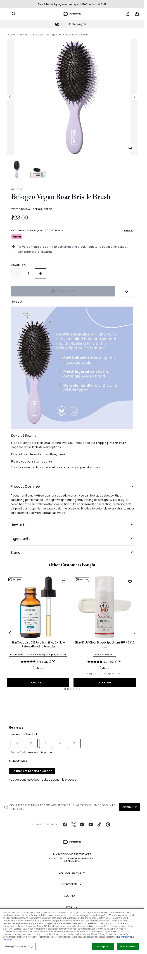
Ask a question (42, 209)
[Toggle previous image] (10, 97)
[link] (128, 13)
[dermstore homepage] (72, 14)
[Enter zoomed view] (130, 147)
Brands (24, 34)
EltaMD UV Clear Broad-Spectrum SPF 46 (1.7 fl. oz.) (104, 644)
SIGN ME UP (129, 807)
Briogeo (38, 34)
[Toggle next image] (134, 97)
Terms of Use (10, 939)
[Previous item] (10, 633)
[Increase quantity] (40, 273)
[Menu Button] (4, 13)
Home (11, 34)
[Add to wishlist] (126, 291)
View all (128, 230)
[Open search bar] (13, 13)
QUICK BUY (38, 682)
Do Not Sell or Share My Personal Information (72, 860)
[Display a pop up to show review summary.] (53, 661)
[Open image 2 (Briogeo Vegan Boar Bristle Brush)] (39, 169)
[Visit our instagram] (82, 824)
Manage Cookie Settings (19, 946)
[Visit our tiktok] (99, 824)
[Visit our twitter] (73, 824)
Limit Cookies (128, 946)
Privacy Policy (122, 936)
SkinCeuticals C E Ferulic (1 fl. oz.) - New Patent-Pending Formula (38, 644)
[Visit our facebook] (65, 824)
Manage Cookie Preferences (72, 854)
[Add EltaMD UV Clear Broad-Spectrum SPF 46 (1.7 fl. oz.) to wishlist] (130, 581)
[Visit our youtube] (90, 824)
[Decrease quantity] (16, 273)
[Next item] (134, 633)
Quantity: (18, 265)
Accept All (103, 946)
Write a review (20, 209)
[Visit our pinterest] (108, 824)
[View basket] (137, 13)
